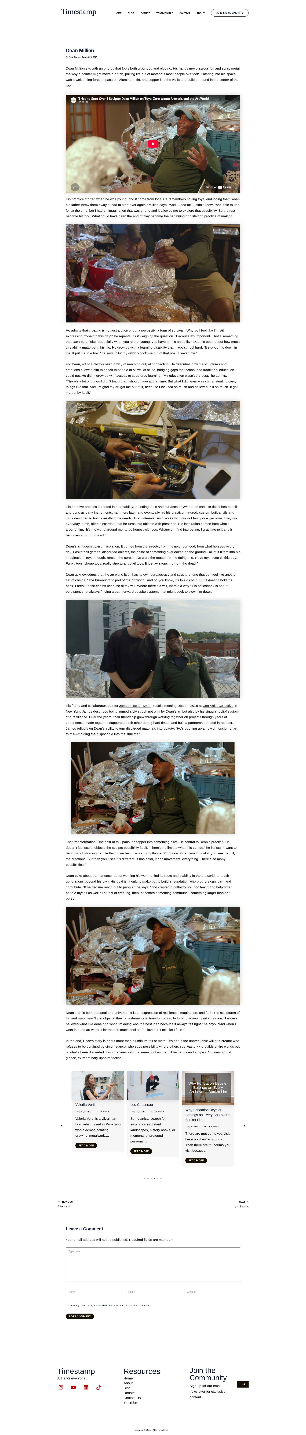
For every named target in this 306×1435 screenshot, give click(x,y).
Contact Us (132, 1398)
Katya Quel (139, 1105)
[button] (230, 13)
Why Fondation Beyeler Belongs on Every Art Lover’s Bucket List (97, 1115)
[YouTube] (73, 1387)
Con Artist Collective (218, 705)
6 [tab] (161, 1178)
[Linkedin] (86, 1387)
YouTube (130, 1403)
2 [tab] (148, 1178)
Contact (184, 13)
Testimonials (164, 13)
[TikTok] (98, 1387)
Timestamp (163, 1430)
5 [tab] (157, 1178)
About (201, 13)
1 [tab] (145, 1178)
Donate (145, 13)
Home (118, 13)
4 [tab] (154, 1178)
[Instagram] (60, 1387)
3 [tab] (151, 1178)
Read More (86, 1160)
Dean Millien (76, 68)
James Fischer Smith (135, 705)
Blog (131, 13)
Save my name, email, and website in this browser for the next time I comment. (110, 1305)
